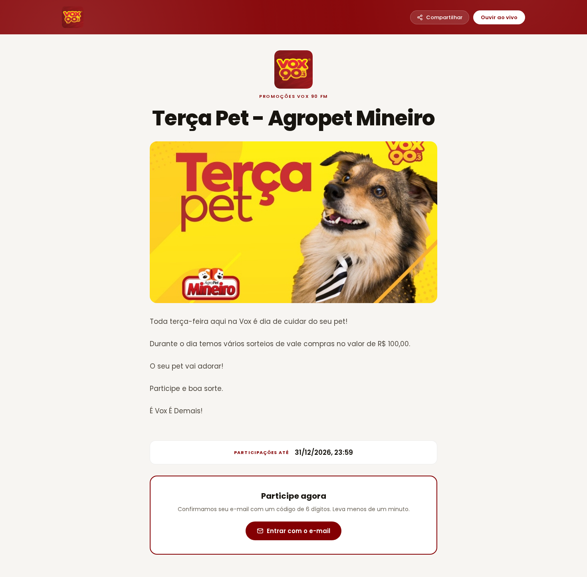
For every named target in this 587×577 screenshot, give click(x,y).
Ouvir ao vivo (499, 17)
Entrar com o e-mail (298, 531)
